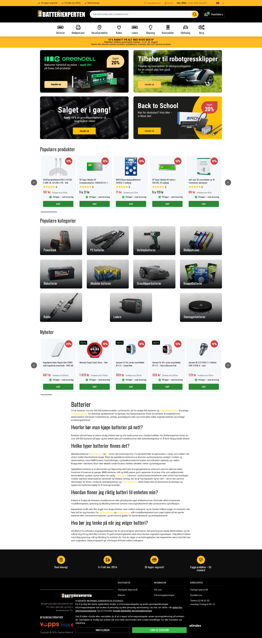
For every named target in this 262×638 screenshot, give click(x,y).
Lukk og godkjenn (159, 630)
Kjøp (58, 203)
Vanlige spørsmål (199, 590)
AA (91, 454)
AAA (96, 454)
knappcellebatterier (169, 410)
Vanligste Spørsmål (128, 590)
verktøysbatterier (79, 414)
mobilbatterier (124, 512)
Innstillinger (102, 630)
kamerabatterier (129, 482)
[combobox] (144, 14)
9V (107, 454)
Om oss (158, 590)
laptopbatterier (106, 512)
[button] (217, 3)
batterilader (121, 475)
